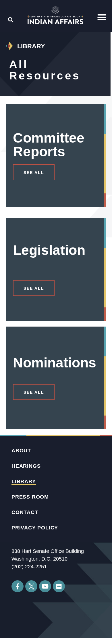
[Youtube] (45, 586)
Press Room (30, 497)
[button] (102, 17)
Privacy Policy (34, 528)
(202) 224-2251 (29, 566)
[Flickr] (59, 586)
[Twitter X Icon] (31, 586)
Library (23, 481)
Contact (24, 512)
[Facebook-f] (17, 586)
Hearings (25, 466)
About (21, 450)
